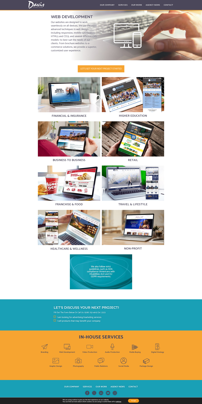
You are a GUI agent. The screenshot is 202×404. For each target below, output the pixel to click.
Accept (133, 401)
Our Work (101, 387)
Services (87, 387)
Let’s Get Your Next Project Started (101, 69)
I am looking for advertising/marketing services (79, 317)
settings (118, 402)
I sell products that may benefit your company (78, 321)
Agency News (118, 387)
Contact (133, 387)
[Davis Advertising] (36, 5)
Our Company (71, 387)
